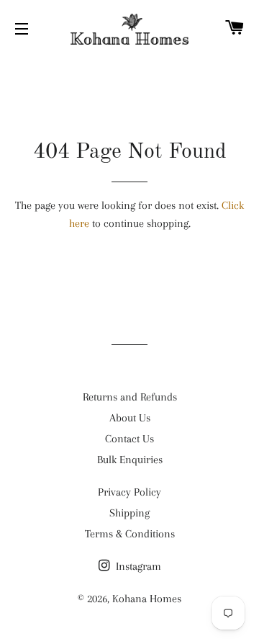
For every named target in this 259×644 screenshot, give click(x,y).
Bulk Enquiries (130, 459)
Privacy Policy (129, 492)
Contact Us (129, 438)
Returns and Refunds (130, 396)
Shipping (129, 512)
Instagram (137, 566)
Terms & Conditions (130, 533)
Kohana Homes (146, 598)
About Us (129, 417)
